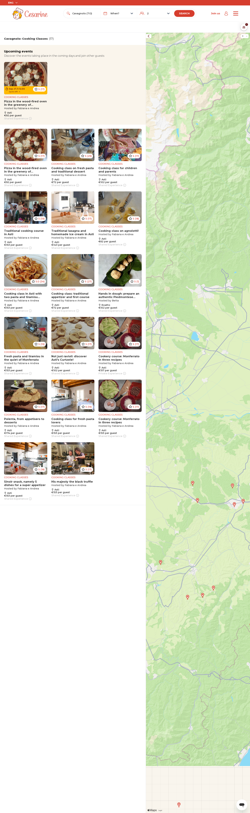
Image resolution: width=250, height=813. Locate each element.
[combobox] (84, 13)
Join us (215, 13)
